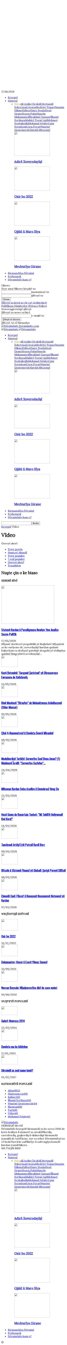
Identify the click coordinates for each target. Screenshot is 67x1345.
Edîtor (26, 110)
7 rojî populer (16, 559)
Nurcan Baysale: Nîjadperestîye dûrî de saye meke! (29, 987)
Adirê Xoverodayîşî (28, 161)
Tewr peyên (15, 549)
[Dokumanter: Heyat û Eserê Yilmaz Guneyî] (9, 955)
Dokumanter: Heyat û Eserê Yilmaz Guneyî (24, 962)
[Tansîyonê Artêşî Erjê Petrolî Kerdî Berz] (9, 837)
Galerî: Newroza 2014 (13, 1021)
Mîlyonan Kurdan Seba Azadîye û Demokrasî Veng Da (30, 789)
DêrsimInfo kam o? (20, 279)
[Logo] (10, 329)
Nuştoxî (12, 100)
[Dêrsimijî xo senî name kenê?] (9, 1063)
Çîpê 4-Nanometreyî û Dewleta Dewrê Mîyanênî (27, 733)
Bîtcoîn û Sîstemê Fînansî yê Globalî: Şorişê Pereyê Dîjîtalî (33, 870)
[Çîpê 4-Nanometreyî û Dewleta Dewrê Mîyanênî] (9, 726)
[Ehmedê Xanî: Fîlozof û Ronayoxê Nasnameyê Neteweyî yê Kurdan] (9, 889)
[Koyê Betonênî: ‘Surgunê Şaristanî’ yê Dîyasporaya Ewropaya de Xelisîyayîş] (9, 665)
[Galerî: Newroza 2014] (9, 1014)
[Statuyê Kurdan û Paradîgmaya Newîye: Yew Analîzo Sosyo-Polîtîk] (27, 622)
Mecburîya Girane (27, 266)
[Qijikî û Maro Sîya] (32, 224)
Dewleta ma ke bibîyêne (14, 1046)
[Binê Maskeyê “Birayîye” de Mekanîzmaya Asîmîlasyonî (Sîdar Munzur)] (9, 696)
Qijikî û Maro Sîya (27, 231)
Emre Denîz (37, 110)
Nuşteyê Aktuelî (17, 552)
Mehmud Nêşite (38, 123)
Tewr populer (16, 555)
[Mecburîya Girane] (32, 259)
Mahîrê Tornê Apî (36, 120)
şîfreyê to (37, 295)
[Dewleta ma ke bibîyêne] (9, 1039)
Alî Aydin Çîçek (29, 104)
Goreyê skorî (16, 562)
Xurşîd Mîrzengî (40, 129)
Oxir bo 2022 (23, 196)
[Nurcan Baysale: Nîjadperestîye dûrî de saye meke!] (9, 980)
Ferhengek (14, 276)
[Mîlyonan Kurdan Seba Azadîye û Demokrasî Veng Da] (9, 781)
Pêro (17, 104)
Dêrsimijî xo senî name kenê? (17, 1070)
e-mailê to (37, 315)
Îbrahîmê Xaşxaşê (40, 117)
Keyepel (13, 97)
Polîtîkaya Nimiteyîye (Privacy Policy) (24, 305)
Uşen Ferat (33, 126)
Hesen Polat (29, 113)
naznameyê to (40, 292)
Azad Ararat (28, 107)
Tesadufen (14, 565)
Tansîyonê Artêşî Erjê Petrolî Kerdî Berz (23, 844)
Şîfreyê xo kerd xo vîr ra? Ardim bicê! (24, 302)
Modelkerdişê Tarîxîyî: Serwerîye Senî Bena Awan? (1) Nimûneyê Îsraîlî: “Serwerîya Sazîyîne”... (30, 760)
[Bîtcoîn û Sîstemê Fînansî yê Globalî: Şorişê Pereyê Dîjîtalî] (9, 863)
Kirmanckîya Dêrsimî (21, 273)
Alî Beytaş (44, 104)
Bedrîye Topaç (45, 107)
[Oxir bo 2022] (32, 189)
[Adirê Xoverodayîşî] (32, 154)
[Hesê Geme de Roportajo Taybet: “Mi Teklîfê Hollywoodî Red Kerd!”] (9, 807)
